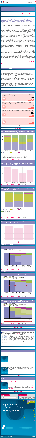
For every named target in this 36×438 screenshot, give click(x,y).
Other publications (10, 436)
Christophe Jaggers (32, 61)
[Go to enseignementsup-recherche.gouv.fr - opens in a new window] (5, 1)
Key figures (6, 436)
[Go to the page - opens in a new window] (4, 370)
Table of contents (2, 436)
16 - (9, 381)
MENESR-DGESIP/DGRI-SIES (9, 63)
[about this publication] (18, 417)
